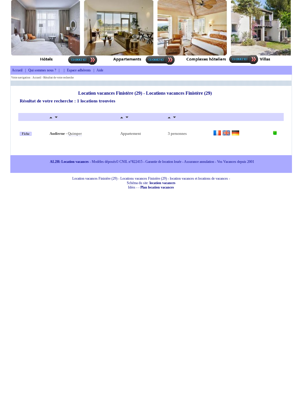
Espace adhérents (79, 70)
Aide (99, 70)
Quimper (75, 133)
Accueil (17, 70)
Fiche (25, 133)
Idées (131, 187)
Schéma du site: (151, 183)
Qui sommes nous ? (42, 70)
